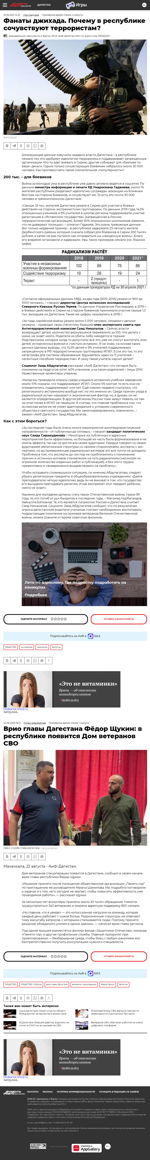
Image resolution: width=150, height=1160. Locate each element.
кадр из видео (49, 848)
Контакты (32, 1092)
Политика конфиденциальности (76, 1092)
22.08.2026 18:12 (12, 723)
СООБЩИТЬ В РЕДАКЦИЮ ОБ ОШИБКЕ (119, 1092)
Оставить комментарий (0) (119, 619)
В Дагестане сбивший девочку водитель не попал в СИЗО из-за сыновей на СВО (44, 1024)
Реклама (48, 1092)
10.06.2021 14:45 (11, 15)
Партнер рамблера (59, 1146)
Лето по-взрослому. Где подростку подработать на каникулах (75, 584)
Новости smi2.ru (15, 709)
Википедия (9, 137)
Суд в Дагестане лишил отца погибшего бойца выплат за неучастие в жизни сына (42, 1012)
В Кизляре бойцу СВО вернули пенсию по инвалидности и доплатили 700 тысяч (115, 1012)
